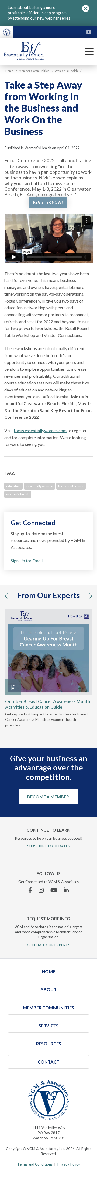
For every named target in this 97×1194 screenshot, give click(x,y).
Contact (49, 1061)
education (13, 486)
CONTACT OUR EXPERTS (48, 945)
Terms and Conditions (35, 1164)
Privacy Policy (68, 1164)
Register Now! (48, 202)
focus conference (71, 486)
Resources (48, 1043)
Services (48, 1025)
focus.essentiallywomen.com (40, 430)
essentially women (39, 486)
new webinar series (53, 18)
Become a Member (48, 796)
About (48, 989)
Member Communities (48, 1007)
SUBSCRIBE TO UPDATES (48, 846)
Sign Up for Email (27, 560)
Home (48, 971)
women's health (17, 494)
